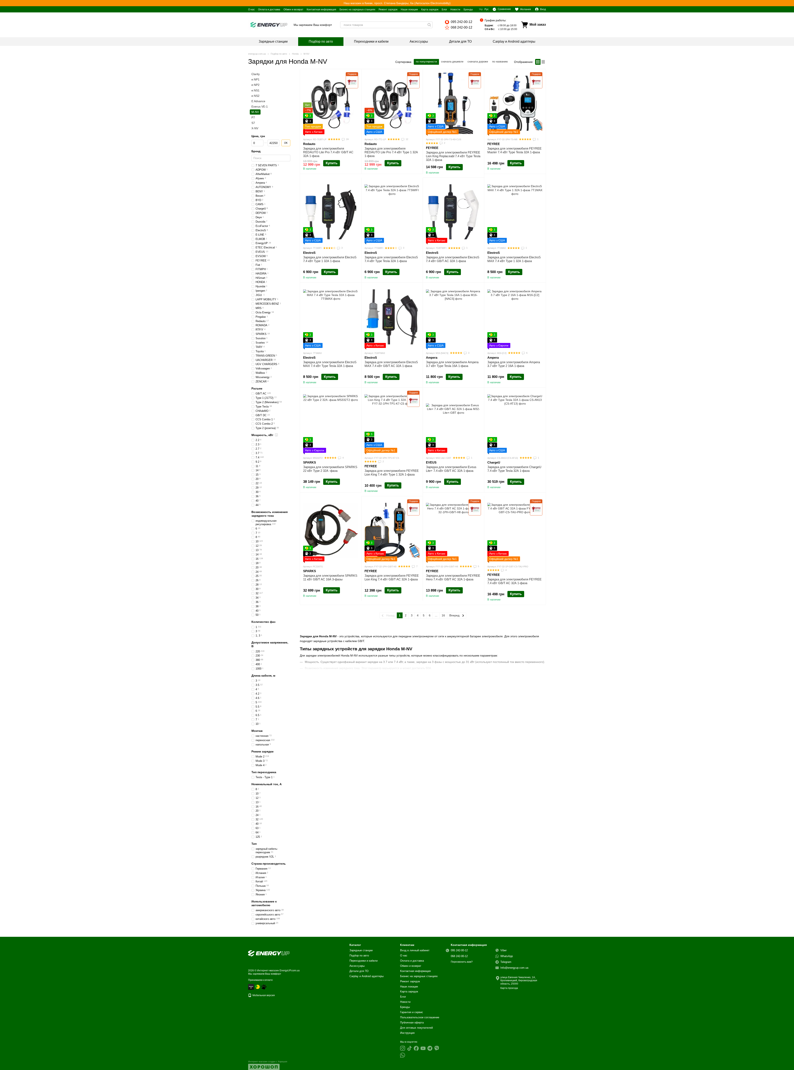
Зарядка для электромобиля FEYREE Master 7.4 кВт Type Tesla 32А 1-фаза (514, 150)
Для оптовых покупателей (416, 1027)
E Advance (258, 101)
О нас (251, 9)
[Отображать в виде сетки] (537, 62)
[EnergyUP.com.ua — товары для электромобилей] (268, 953)
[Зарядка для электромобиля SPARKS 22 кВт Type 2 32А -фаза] (330, 422)
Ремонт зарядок (388, 9)
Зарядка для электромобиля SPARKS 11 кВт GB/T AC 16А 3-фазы (330, 577)
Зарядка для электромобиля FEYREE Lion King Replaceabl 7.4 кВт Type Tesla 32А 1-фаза (453, 156)
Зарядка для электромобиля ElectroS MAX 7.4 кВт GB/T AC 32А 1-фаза (391, 364)
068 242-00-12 (461, 27)
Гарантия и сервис (411, 1012)
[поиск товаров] (429, 25)
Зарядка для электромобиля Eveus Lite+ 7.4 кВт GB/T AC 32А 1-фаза (451, 468)
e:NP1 (255, 79)
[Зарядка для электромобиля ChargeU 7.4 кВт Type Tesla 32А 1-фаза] (514, 422)
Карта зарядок (429, 9)
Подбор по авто (321, 41)
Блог (444, 9)
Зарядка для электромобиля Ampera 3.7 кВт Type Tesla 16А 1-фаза (452, 364)
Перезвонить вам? (462, 961)
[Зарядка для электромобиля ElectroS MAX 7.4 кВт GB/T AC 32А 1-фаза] (392, 317)
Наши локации (409, 9)
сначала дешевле (452, 61)
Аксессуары (419, 41)
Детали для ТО (460, 41)
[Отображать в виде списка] (543, 62)
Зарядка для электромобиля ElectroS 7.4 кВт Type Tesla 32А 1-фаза (391, 259)
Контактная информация (321, 9)
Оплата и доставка (269, 9)
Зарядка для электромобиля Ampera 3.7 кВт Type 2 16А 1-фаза (513, 364)
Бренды (468, 9)
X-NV (254, 128)
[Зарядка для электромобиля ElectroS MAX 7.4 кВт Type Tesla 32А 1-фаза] (330, 317)
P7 (253, 117)
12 (406, 139)
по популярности (426, 61)
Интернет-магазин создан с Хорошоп (267, 1061)
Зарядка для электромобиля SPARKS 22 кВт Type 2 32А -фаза (330, 468)
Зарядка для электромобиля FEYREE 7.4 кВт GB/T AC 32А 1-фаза (514, 581)
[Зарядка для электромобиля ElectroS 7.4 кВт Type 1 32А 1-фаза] (330, 212)
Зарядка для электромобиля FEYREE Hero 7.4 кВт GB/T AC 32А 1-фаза (453, 577)
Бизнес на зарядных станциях (357, 9)
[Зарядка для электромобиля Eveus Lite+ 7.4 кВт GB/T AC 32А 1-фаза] (453, 422)
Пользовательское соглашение (419, 1017)
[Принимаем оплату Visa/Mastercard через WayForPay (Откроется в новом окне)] (251, 986)
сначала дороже (478, 61)
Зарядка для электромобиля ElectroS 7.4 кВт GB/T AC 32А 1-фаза (452, 259)
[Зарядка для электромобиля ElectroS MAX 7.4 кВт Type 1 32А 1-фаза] (514, 212)
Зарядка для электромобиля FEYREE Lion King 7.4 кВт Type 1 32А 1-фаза (392, 472)
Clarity (255, 74)
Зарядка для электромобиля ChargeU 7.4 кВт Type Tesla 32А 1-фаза (514, 468)
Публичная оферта (412, 1022)
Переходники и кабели (371, 41)
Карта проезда (509, 988)
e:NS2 (255, 95)
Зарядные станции (273, 41)
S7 (253, 123)
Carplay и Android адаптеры (514, 41)
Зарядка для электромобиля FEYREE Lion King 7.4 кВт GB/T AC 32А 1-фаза (392, 577)
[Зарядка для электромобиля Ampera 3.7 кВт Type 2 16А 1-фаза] (514, 317)
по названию (500, 61)
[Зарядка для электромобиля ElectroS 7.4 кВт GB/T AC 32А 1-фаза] (453, 212)
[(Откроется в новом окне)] (264, 986)
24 (347, 139)
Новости (455, 9)
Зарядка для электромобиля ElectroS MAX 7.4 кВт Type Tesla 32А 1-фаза (329, 364)
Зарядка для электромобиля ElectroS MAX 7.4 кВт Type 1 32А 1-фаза (514, 259)
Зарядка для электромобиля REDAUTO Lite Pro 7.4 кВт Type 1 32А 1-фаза (391, 152)
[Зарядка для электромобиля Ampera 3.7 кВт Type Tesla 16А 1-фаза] (453, 317)
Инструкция (407, 1032)
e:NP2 (255, 85)
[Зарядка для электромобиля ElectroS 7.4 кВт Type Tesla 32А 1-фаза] (392, 212)
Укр (481, 9)
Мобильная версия (263, 995)
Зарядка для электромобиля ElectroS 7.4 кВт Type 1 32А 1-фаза (329, 259)
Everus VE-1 (259, 106)
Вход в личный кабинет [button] (414, 950)
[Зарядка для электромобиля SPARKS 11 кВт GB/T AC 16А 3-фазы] (330, 530)
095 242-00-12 (461, 22)
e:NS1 (255, 90)
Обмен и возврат (293, 9)
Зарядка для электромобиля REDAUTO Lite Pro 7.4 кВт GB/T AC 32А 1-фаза (328, 152)
